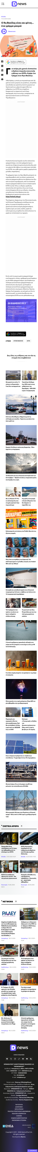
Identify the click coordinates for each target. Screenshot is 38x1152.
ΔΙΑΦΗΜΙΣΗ (19, 1107)
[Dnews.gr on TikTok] (19, 1058)
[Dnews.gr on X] (11, 1058)
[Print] (2, 79)
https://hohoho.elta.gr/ (13, 196)
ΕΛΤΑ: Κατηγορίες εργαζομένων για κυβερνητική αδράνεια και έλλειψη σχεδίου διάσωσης (28, 850)
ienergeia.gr (4, 938)
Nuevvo (23, 1137)
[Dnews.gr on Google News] (23, 1058)
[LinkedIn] (2, 70)
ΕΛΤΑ (28, 341)
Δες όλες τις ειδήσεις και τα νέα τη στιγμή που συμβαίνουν (21, 356)
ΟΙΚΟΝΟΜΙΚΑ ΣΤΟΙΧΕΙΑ (19, 1120)
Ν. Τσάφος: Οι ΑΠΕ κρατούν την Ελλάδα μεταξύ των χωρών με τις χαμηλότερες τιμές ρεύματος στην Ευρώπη (9, 991)
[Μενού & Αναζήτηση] (2, 4)
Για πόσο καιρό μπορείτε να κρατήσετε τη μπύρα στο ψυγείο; (28, 989)
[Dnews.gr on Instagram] (15, 1058)
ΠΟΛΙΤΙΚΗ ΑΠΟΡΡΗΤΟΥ (19, 1113)
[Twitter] (2, 66)
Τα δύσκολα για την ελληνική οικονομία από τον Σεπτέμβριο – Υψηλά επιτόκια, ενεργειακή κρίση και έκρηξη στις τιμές (21, 477)
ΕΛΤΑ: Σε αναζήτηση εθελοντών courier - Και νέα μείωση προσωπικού (9, 876)
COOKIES (19, 1116)
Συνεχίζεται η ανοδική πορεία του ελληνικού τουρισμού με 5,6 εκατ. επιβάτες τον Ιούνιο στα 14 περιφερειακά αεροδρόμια (20, 592)
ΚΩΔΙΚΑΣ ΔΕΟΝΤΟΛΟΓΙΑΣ (19, 1118)
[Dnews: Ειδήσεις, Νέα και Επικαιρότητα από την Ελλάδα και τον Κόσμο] (19, 4)
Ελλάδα (3, 16)
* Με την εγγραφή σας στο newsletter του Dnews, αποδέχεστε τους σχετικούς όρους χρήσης (20, 318)
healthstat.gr (5, 967)
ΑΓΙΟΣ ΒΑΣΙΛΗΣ (18, 341)
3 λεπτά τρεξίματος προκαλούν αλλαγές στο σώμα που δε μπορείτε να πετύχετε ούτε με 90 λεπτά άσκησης (20, 644)
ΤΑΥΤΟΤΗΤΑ (19, 1104)
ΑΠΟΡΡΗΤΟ (33, 1150)
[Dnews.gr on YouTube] (27, 1058)
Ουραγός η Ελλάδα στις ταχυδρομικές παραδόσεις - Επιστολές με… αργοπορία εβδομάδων (28, 878)
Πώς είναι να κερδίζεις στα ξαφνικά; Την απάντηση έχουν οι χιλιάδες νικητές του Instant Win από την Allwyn (21, 561)
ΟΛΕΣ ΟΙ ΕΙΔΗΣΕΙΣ (19, 1055)
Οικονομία (4, 884)
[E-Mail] (2, 75)
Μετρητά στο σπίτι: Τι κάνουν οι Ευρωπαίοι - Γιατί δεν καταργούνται (13, 384)
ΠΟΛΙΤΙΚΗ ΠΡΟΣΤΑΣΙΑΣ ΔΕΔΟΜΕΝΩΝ (19, 1111)
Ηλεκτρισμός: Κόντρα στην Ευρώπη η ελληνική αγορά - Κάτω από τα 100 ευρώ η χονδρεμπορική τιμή (21, 814)
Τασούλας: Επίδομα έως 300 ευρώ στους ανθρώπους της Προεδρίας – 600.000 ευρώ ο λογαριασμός (29, 386)
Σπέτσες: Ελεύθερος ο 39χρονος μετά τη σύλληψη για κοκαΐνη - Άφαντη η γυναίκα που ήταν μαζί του (20, 419)
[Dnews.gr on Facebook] (7, 1058)
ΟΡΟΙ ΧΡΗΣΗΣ (19, 1109)
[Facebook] (2, 61)
